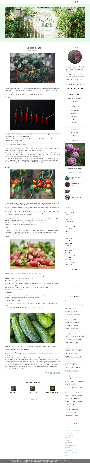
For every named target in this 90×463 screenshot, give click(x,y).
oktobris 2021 (68, 252)
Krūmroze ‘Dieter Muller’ (75, 168)
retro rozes (75, 370)
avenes (66, 378)
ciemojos (73, 381)
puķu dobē (67, 300)
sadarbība (67, 409)
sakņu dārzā (33, 376)
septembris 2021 (69, 255)
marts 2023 (67, 217)
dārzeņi (67, 384)
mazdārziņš (68, 350)
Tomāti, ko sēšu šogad (77, 197)
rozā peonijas (74, 404)
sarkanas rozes (77, 339)
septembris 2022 (69, 226)
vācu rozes (75, 308)
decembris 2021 (68, 248)
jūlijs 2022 (67, 231)
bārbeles (67, 381)
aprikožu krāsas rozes (70, 345)
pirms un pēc (75, 336)
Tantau (76, 342)
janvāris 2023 (68, 221)
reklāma (79, 350)
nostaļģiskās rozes (69, 367)
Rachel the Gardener (70, 444)
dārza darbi (74, 303)
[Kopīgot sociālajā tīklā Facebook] (51, 373)
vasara (66, 376)
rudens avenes (68, 353)
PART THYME (68, 442)
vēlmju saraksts (75, 317)
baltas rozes (68, 319)
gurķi (12, 376)
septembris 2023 (69, 212)
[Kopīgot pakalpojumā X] (54, 373)
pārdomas (81, 336)
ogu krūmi (75, 119)
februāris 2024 (68, 209)
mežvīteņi (74, 395)
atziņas (72, 328)
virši (79, 412)
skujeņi (78, 331)
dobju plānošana (68, 314)
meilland (74, 350)
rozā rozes (75, 311)
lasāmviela (74, 116)
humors (79, 390)
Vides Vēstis (68, 449)
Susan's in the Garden (70, 445)
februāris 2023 (68, 219)
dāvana (72, 384)
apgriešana (67, 359)
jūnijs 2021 (67, 257)
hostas (74, 390)
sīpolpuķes (74, 132)
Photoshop (72, 376)
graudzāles (67, 387)
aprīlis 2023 (67, 214)
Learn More (73, 461)
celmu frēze (67, 361)
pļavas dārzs (73, 401)
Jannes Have (68, 437)
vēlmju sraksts (68, 415)
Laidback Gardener (69, 438)
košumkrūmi (75, 113)
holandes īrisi (68, 390)
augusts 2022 (68, 228)
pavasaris (67, 303)
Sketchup (79, 356)
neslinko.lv (50, 162)
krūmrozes (67, 364)
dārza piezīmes (75, 347)
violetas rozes (68, 412)
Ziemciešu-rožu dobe (76, 191)
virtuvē (75, 412)
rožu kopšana (68, 406)
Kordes (67, 328)
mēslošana (67, 336)
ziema (74, 356)
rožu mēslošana (68, 339)
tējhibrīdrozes (75, 409)
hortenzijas (75, 110)
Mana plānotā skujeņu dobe (77, 178)
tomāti (40, 376)
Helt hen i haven (69, 435)
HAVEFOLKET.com (69, 433)
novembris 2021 (68, 250)
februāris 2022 (68, 243)
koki (76, 392)
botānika (79, 359)
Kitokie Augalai (68, 454)
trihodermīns (79, 373)
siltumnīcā (74, 305)
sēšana (66, 342)
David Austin (76, 325)
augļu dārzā (67, 347)
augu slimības (80, 376)
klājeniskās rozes (69, 392)
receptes (67, 404)
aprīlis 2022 (67, 238)
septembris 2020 (69, 262)
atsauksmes (79, 345)
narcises (80, 395)
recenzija (80, 401)
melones (74, 364)
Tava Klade (67, 447)
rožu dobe (67, 317)
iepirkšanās (77, 333)
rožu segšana (76, 406)
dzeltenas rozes (80, 381)
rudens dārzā (76, 353)
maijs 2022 (67, 236)
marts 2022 (67, 240)
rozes (75, 126)
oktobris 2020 (68, 260)
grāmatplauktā (75, 387)
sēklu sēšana (68, 356)
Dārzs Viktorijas (69, 432)
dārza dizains (77, 314)
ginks (77, 384)
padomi (17, 376)
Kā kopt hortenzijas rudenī (76, 184)
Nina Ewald (67, 440)
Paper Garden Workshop (71, 452)
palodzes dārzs (24, 376)
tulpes (71, 342)
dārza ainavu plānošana (77, 361)
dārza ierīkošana (69, 333)
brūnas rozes (78, 378)
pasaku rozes (68, 370)
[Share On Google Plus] (59, 373)
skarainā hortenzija (69, 373)
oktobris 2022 (68, 224)
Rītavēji (66, 455)
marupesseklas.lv (19, 289)
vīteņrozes (76, 415)
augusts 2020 (68, 264)
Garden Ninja (68, 450)
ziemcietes (81, 305)
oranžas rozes (68, 398)
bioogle (72, 378)
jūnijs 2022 (67, 233)
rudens (73, 331)
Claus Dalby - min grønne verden (73, 430)
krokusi (80, 392)
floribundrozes (68, 322)
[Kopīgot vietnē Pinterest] (56, 373)
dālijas (77, 328)
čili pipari (67, 418)
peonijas (75, 122)
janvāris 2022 (68, 245)
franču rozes (76, 322)
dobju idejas (75, 319)
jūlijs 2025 (67, 207)
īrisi (72, 418)
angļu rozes (68, 305)
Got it (78, 461)
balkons (74, 359)
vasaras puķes (68, 325)
